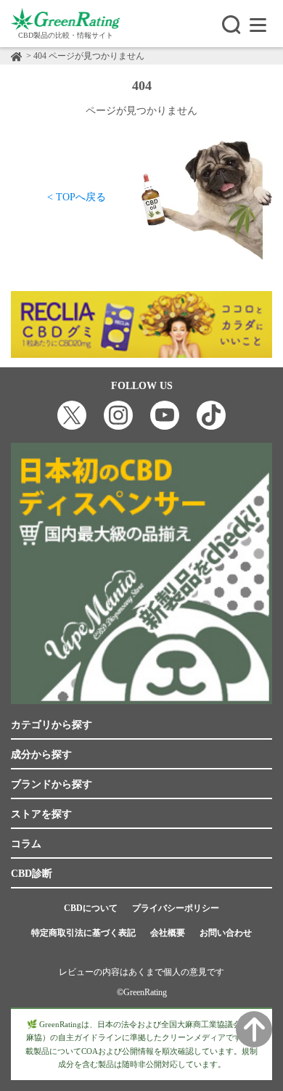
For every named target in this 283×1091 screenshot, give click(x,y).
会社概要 (167, 933)
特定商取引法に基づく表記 (83, 933)
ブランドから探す (51, 784)
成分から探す (41, 754)
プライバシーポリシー (175, 908)
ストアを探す (41, 814)
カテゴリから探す (51, 724)
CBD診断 (31, 873)
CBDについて (91, 908)
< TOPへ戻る (76, 197)
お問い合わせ (226, 933)
